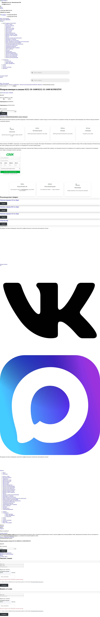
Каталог (11, 84)
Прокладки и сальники (10, 39)
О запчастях (8, 61)
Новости (1, 250)
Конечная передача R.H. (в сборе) (9, 207)
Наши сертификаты (10, 63)
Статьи (1, 252)
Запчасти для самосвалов (11, 56)
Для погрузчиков (3, 237)
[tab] (2, 117)
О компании (3, 244)
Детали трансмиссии (10, 33)
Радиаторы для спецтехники (12, 40)
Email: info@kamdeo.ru (4, 260)
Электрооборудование (10, 52)
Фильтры (7, 50)
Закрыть (2, 470)
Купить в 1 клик (4, 115)
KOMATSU (16, 84)
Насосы (7, 36)
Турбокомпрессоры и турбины (12, 47)
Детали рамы (8, 31)
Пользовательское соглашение (5, 468)
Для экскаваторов (3, 241)
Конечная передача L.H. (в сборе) (9, 200)
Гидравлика (8, 26)
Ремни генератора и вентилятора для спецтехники (17, 41)
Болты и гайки (8, 24)
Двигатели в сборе (9, 28)
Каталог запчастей (4, 233)
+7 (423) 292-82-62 (12, 14)
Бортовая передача (9, 25)
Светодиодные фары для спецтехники (14, 44)
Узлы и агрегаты (9, 48)
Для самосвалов (3, 239)
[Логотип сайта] (3, 0)
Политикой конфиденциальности (10, 535)
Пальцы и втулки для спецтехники (13, 37)
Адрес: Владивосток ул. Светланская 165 (8, 259)
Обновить (13, 572)
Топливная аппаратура (10, 46)
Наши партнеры (9, 62)
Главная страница (4, 84)
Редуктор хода (4, 220)
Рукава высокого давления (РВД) (13, 42)
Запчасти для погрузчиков (11, 55)
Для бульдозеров (3, 235)
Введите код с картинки (5, 569)
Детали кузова (8, 30)
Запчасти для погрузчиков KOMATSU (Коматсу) (31, 84)
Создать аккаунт (4, 533)
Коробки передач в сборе (11, 34)
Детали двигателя (9, 29)
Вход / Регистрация (7, 522)
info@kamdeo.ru (6, 4)
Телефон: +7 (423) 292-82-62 (6, 257)
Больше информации (5, 537)
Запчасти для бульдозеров (11, 53)
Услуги (1, 242)
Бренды (1, 253)
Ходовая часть (8, 51)
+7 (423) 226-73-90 (12, 16)
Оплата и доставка (4, 248)
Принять (12, 537)
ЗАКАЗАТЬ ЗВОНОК (5, 19)
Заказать (3, 113)
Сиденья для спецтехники (11, 45)
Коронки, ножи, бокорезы (11, 35)
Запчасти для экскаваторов (11, 57)
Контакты (2, 246)
